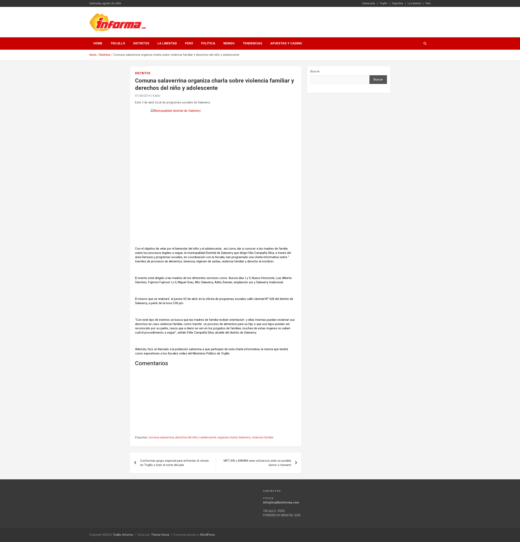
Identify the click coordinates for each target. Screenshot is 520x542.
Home (97, 43)
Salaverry (244, 437)
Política (208, 43)
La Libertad (414, 3)
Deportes (397, 3)
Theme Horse (160, 535)
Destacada (368, 3)
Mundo (229, 43)
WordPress (207, 535)
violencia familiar (263, 437)
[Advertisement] (215, 214)
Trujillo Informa (123, 535)
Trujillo (383, 3)
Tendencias (252, 43)
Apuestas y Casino (286, 43)
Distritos (141, 43)
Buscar (315, 71)
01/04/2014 (143, 95)
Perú (428, 3)
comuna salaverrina (161, 437)
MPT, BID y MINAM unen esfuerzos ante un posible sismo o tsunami (257, 463)
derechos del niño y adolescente (195, 437)
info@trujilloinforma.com (281, 502)
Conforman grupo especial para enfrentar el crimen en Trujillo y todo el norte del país (174, 463)
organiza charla (227, 437)
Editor (156, 95)
